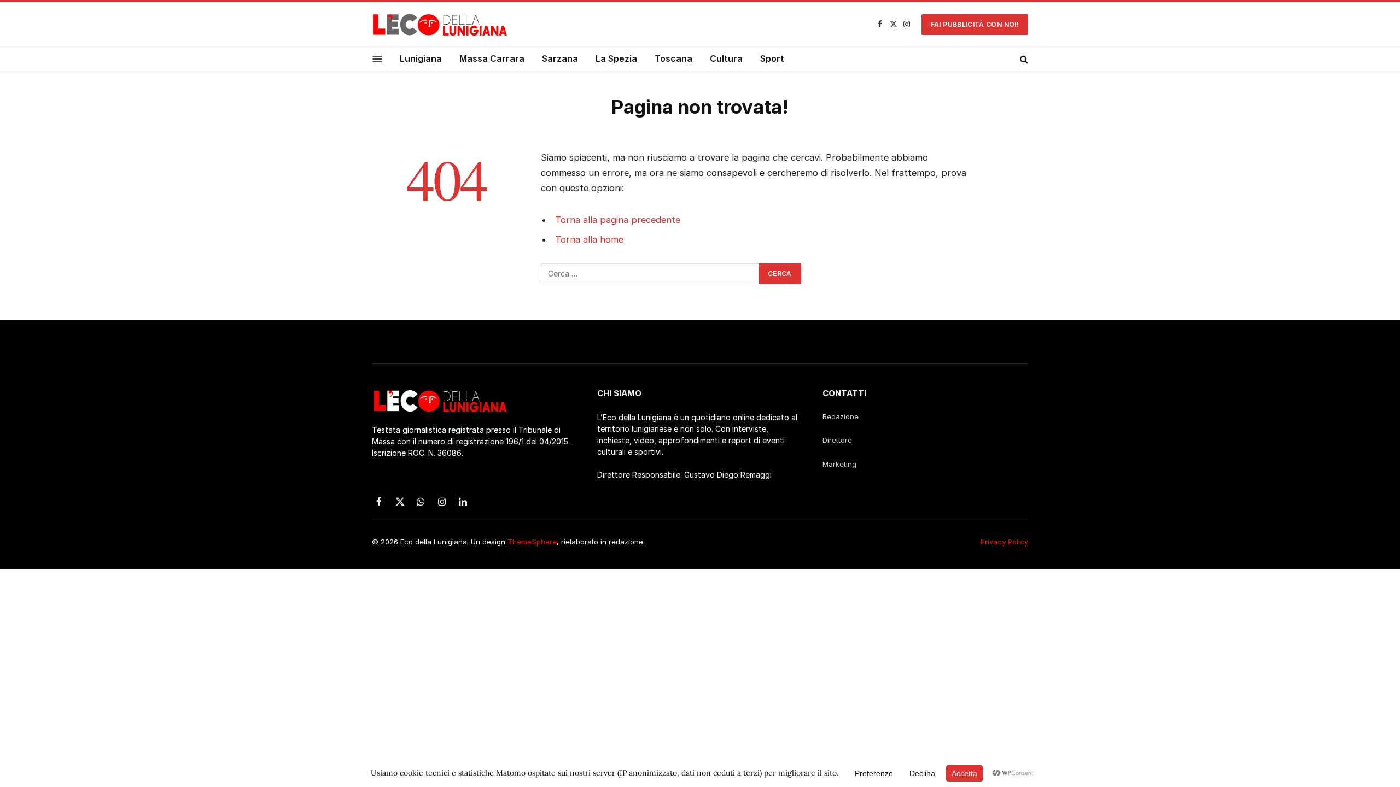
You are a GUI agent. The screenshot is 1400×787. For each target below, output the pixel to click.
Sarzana (560, 58)
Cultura (726, 58)
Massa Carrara (491, 58)
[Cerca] (1023, 59)
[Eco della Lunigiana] (440, 24)
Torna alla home (589, 239)
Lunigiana (421, 58)
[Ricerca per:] (650, 273)
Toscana (673, 58)
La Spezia (616, 58)
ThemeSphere (532, 541)
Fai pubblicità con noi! (975, 24)
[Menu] (377, 59)
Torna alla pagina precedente (617, 219)
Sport (772, 58)
